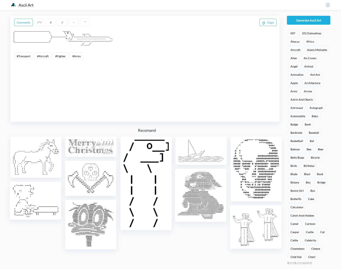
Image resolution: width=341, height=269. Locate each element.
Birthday (309, 165)
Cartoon (310, 223)
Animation (297, 74)
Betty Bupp (297, 157)
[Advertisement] (144, 89)
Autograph (316, 107)
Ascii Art (26, 5)
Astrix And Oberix (301, 99)
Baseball (314, 132)
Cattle (294, 240)
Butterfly (295, 199)
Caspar (294, 232)
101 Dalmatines (311, 33)
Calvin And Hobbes (302, 215)
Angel (294, 66)
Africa (310, 41)
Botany (294, 182)
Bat (312, 141)
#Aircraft (43, 56)
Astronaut (296, 107)
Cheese (315, 248)
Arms (293, 91)
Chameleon (297, 248)
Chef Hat (296, 257)
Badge (294, 124)
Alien (293, 58)
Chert (311, 257)
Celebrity (310, 240)
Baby (315, 116)
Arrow (308, 91)
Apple (294, 83)
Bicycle (315, 157)
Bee (309, 149)
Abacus (295, 41)
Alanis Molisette (317, 49)
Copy (270, 22)
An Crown (310, 58)
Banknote (296, 132)
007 (292, 33)
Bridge (321, 182)
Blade (293, 174)
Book (320, 174)
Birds (293, 165)
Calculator (297, 207)
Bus (312, 190)
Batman (295, 149)
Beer (321, 149)
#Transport (23, 56)
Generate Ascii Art (308, 20)
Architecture (312, 83)
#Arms (76, 56)
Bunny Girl (297, 190)
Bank (308, 124)
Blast (307, 174)
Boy (308, 182)
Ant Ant (315, 74)
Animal (308, 66)
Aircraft (295, 49)
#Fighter (60, 56)
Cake (311, 199)
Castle (310, 232)
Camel (294, 223)
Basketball (296, 141)
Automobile (297, 116)
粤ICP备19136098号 (299, 263)
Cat (322, 232)
